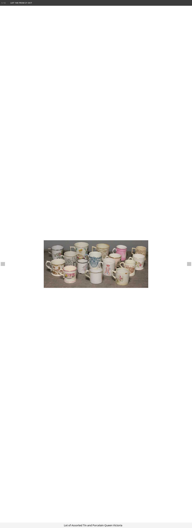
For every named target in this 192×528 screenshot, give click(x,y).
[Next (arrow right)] (187, 264)
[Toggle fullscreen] (178, 3)
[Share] (183, 3)
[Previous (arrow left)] (4, 264)
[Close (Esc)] (189, 3)
